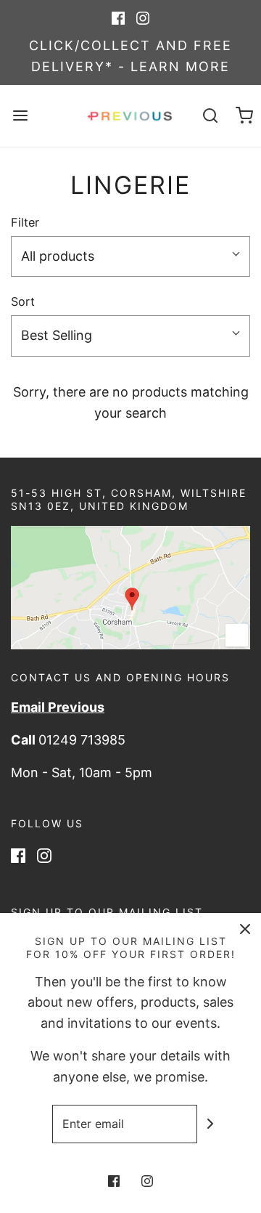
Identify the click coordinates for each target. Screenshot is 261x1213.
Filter (25, 222)
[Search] (210, 116)
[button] (130, 256)
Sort (23, 301)
